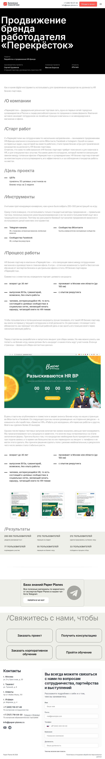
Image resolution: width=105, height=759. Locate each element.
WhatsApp (35, 715)
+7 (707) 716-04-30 (12, 714)
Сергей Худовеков (11, 67)
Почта (47, 712)
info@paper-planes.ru (70, 5)
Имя (46, 702)
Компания (48, 732)
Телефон (48, 722)
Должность (49, 741)
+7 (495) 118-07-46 (71, 3)
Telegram (27, 715)
